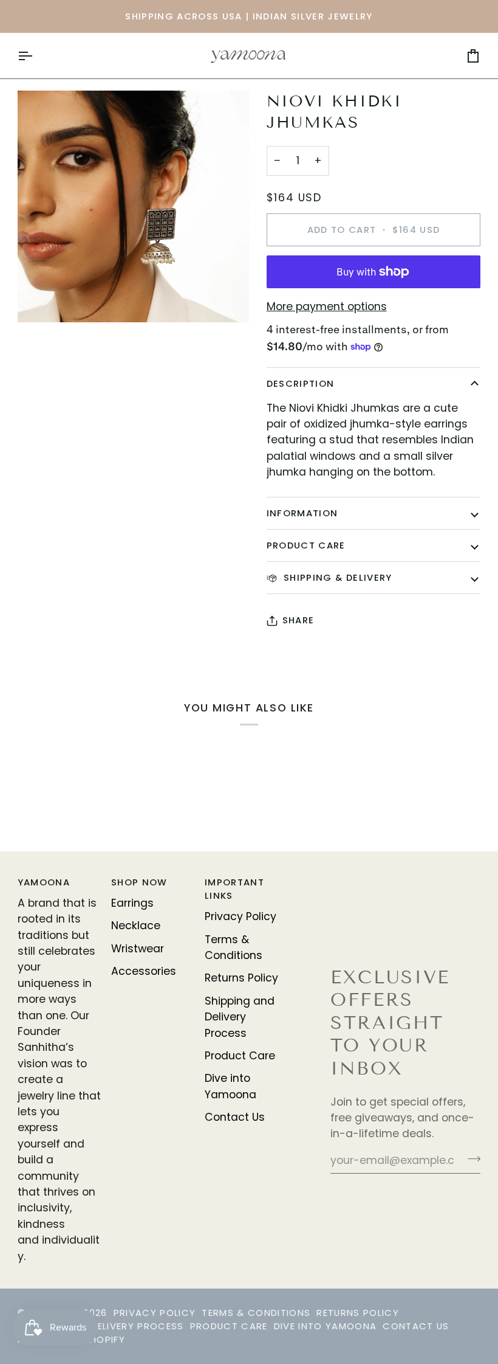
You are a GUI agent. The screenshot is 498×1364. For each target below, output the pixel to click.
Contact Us (235, 1117)
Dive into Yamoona (325, 1326)
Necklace (135, 925)
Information (302, 513)
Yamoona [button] (44, 882)
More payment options (327, 306)
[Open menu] (36, 55)
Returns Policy (241, 978)
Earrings (132, 903)
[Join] (470, 1159)
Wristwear (137, 948)
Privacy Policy (240, 916)
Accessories (143, 971)
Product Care (306, 545)
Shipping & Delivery (336, 577)
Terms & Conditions (256, 1312)
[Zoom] (40, 299)
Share (298, 620)
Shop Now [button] (139, 882)
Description (301, 383)
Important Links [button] (234, 889)
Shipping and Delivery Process (240, 1017)
